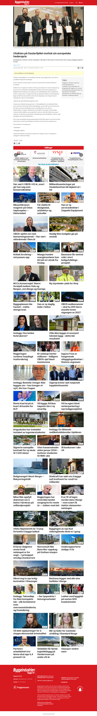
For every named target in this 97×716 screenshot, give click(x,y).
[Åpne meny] (81, 3)
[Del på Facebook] (78, 68)
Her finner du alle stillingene (48, 164)
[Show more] (72, 98)
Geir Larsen (73, 679)
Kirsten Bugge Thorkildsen (73, 677)
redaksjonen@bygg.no (47, 680)
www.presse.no (63, 692)
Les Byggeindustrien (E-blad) (61, 2)
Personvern (40, 705)
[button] (16, 155)
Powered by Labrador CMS (48, 714)
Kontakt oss (64, 682)
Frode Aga (51, 676)
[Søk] (76, 3)
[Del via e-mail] (83, 68)
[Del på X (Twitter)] (80, 68)
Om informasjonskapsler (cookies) (45, 703)
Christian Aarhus (50, 677)
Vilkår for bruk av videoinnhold (44, 702)
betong (16, 140)
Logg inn (71, 2)
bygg (20, 140)
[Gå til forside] (22, 3)
